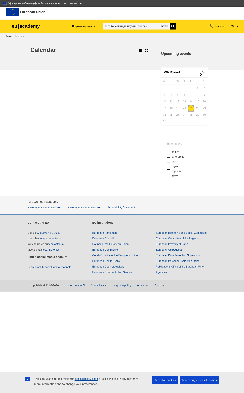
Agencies (161, 272)
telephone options (50, 238)
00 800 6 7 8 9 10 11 (48, 232)
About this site (99, 285)
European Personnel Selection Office (178, 261)
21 (191, 108)
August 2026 (172, 71)
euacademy (26, 26)
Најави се (219, 26)
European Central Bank (106, 261)
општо (175, 152)
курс (174, 161)
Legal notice (143, 285)
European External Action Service (112, 272)
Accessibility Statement (121, 207)
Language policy (121, 285)
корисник (177, 171)
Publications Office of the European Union (180, 266)
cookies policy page (86, 378)
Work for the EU (77, 285)
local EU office (51, 249)
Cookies (159, 285)
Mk (233, 26)
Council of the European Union (110, 244)
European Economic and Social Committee (181, 232)
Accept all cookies (165, 380)
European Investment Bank (172, 244)
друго (174, 176)
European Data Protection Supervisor (178, 255)
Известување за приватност (45, 207)
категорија (177, 156)
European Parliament (104, 232)
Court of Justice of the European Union (115, 255)
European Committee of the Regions (177, 238)
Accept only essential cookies (199, 380)
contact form (56, 244)
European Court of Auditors (108, 266)
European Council (103, 238)
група (174, 166)
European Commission (105, 249)
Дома (8, 36)
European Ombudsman (169, 249)
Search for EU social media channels (49, 267)
